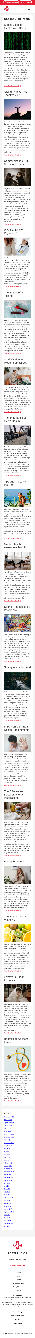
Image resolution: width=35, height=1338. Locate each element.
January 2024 (8, 1166)
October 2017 (8, 1209)
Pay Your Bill (26, 2)
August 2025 (8, 1125)
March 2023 (7, 1194)
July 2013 (7, 1226)
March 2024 (7, 1160)
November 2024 (9, 1137)
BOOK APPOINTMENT (12, 2)
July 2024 (7, 1148)
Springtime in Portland (17, 667)
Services (18, 1272)
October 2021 (8, 1203)
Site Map (17, 1319)
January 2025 (8, 1131)
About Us (18, 1290)
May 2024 (7, 1154)
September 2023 (9, 1177)
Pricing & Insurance (18, 1287)
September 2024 (9, 1143)
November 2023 (9, 1171)
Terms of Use (17, 1323)
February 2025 (8, 1128)
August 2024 (8, 1146)
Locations (18, 1276)
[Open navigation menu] (29, 9)
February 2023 (8, 1197)
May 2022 (7, 1200)
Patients (18, 1279)
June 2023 (7, 1186)
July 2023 (7, 1183)
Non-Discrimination (17, 1315)
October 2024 (8, 1140)
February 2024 (8, 1163)
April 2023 (7, 1192)
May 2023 (7, 1189)
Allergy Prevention (15, 861)
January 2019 (8, 1206)
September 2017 (9, 1212)
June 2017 (7, 1215)
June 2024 (7, 1151)
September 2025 (9, 1122)
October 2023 (8, 1174)
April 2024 (7, 1157)
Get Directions (18, 1266)
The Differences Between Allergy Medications (14, 794)
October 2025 (8, 1120)
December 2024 (9, 1134)
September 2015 (9, 1223)
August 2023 (8, 1180)
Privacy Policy (17, 1312)
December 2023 (9, 1169)
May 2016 (7, 1217)
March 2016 (7, 1220)
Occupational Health (18, 1283)
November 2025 (9, 1117)
